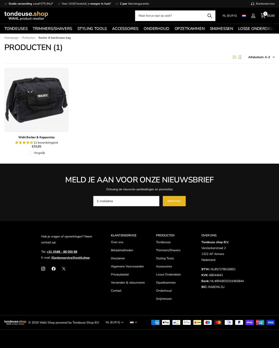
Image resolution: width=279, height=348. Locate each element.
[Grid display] (234, 57)
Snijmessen (164, 299)
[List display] (240, 57)
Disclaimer (118, 258)
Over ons (117, 242)
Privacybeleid (120, 274)
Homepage (11, 38)
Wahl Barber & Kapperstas (36, 137)
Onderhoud (164, 291)
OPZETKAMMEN (190, 28)
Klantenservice (123, 235)
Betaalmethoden (122, 250)
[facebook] (54, 269)
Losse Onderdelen (168, 274)
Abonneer (174, 201)
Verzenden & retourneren (128, 282)
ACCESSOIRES (125, 28)
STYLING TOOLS (92, 28)
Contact (116, 291)
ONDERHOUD (156, 28)
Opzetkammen (166, 282)
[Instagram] (43, 269)
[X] (63, 268)
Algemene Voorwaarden (127, 266)
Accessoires (164, 266)
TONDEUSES (15, 28)
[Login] (253, 16)
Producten (28, 38)
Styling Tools (165, 258)
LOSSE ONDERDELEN (258, 28)
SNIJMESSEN (221, 28)
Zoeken (210, 15)
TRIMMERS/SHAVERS (52, 28)
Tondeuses (163, 242)
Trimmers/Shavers (168, 250)
